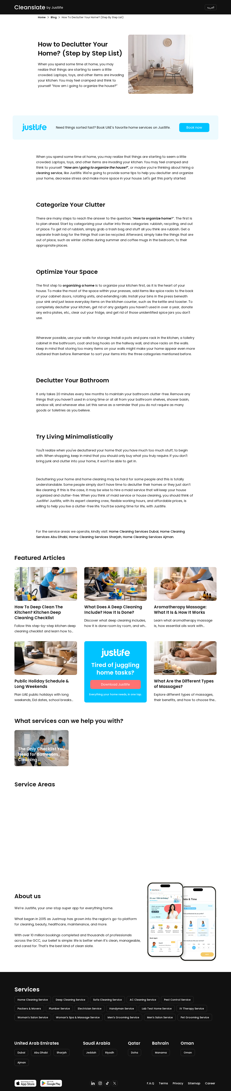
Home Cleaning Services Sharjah (95, 537)
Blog (54, 17)
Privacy (178, 1083)
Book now (194, 127)
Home (42, 17)
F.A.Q (150, 1083)
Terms (163, 1083)
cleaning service (49, 173)
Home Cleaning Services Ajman (148, 537)
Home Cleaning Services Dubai (133, 531)
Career (210, 1083)
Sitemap (194, 1083)
